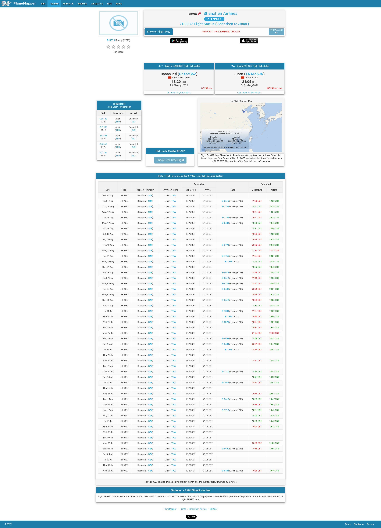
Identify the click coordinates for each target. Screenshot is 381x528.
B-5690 (225, 449)
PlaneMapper (170, 509)
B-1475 (228, 349)
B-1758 (225, 206)
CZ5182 (103, 119)
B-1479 (228, 316)
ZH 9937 (214, 19)
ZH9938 (103, 127)
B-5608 (225, 338)
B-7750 (225, 256)
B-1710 (225, 371)
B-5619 (111, 40)
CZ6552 (103, 144)
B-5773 (225, 245)
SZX (134, 122)
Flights (183, 509)
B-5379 (225, 322)
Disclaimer (360, 524)
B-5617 (225, 300)
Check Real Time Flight (170, 160)
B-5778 (225, 283)
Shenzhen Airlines (220, 13)
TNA (118, 122)
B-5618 (225, 272)
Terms (349, 524)
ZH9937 (213, 509)
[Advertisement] (214, 53)
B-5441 (225, 344)
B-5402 (225, 223)
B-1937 (225, 382)
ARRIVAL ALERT (276, 30)
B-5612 (225, 278)
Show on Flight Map (158, 31)
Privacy (372, 524)
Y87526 (103, 135)
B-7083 (225, 311)
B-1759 (225, 217)
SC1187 (103, 152)
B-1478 (228, 261)
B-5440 (225, 289)
